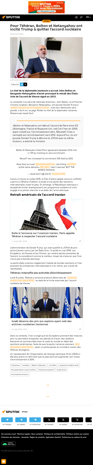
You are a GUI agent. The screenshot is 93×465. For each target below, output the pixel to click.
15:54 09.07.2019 (16, 34)
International (15, 365)
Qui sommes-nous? (8, 434)
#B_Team (45, 167)
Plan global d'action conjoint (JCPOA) (23, 370)
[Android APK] (8, 444)
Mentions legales (23, 434)
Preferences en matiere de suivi (74, 437)
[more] (80, 241)
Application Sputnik (53, 437)
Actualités (25, 365)
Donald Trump (61, 370)
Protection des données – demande (15, 437)
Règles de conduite (37, 437)
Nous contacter (37, 434)
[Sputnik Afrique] (12, 19)
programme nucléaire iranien (69, 365)
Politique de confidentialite (54, 434)
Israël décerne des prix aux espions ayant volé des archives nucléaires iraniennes (42, 323)
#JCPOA (71, 164)
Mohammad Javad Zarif (46, 370)
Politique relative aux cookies (77, 434)
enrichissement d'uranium (19, 374)
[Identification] (76, 17)
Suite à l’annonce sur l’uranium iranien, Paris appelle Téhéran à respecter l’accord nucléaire (43, 234)
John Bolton (53, 365)
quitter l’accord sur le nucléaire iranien (30, 107)
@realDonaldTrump (45, 164)
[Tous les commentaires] (3, 461)
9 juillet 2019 (58, 173)
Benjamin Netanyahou (39, 365)
